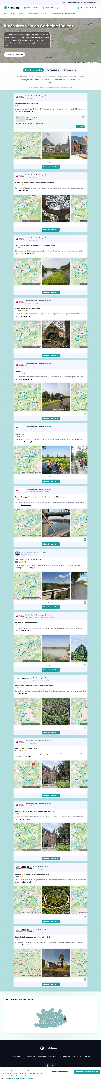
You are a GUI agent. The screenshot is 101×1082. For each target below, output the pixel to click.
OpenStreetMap (84, 62)
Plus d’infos (80, 126)
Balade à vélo (32, 8)
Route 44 (18, 371)
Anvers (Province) (34, 13)
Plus (60, 8)
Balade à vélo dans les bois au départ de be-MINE (34, 685)
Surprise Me (71, 70)
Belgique (12, 13)
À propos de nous (17, 1056)
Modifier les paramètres (60, 1072)
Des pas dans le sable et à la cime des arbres (32, 874)
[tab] (49, 162)
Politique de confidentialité (70, 1056)
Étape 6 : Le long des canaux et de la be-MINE (32, 937)
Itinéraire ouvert (49, 167)
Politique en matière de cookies (22, 1078)
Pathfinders (54, 70)
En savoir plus (28, 111)
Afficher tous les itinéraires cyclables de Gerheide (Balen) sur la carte (50, 87)
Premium (92, 8)
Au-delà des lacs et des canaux (27, 623)
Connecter (49, 8)
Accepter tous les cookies (88, 1072)
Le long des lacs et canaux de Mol (28, 560)
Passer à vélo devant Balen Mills (27, 308)
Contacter (31, 1056)
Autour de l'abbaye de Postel (26, 748)
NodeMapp (98, 62)
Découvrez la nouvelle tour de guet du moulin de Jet (35, 245)
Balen (45, 13)
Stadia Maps (77, 62)
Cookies (87, 1056)
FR (81, 8)
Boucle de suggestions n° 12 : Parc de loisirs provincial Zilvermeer (40, 497)
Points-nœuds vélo (13, 54)
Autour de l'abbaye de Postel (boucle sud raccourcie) (35, 811)
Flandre (21, 13)
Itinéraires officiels (34, 70)
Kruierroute (19, 434)
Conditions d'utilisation (47, 1056)
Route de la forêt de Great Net (26, 104)
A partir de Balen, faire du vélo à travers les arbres (34, 182)
